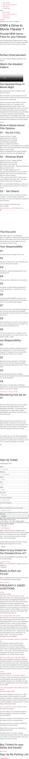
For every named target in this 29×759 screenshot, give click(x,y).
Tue (10, 521)
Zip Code (2, 492)
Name (1, 466)
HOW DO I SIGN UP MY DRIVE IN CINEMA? (12, 675)
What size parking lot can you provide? (11, 507)
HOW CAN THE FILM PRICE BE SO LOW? (12, 596)
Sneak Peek (6, 8)
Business (2, 471)
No (6, 525)
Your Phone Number (6, 497)
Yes (2, 525)
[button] (14, 10)
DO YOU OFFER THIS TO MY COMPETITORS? (13, 707)
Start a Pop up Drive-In (10, 4)
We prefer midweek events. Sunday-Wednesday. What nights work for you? (14, 519)
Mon (6, 521)
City (1, 482)
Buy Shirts (6, 6)
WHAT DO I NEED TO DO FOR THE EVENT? (12, 657)
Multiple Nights (20, 521)
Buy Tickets (6, 3)
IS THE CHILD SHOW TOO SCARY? (10, 616)
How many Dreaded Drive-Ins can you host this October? (14, 513)
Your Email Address (5, 502)
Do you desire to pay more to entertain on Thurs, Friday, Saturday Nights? (14, 523)
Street (2, 477)
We (13, 521)
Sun (2, 521)
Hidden (2, 592)
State (1, 487)
